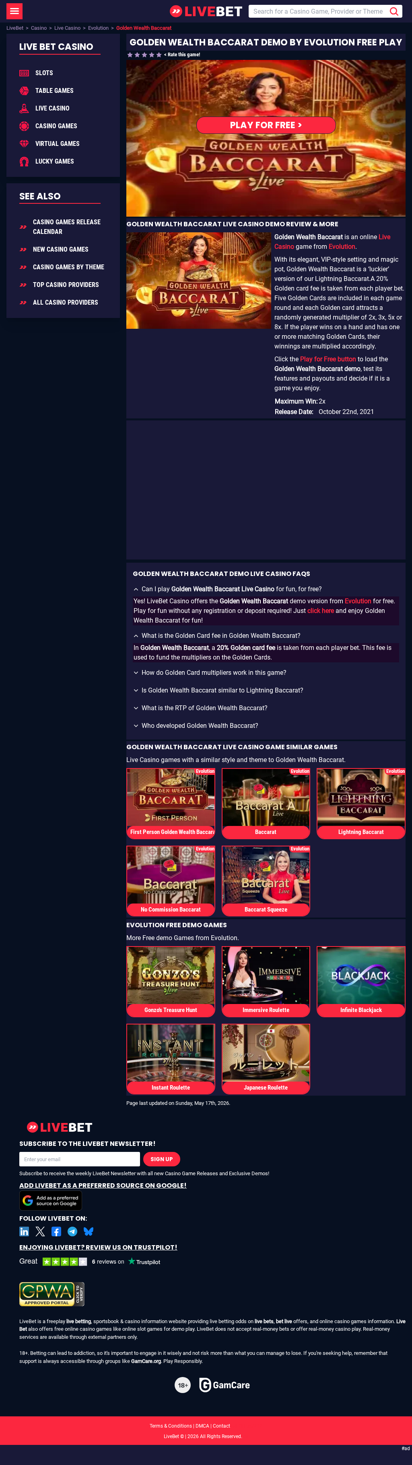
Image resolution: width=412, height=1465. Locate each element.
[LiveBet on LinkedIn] (24, 1231)
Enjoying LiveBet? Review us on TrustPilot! (98, 1247)
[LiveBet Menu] (14, 11)
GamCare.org (146, 1361)
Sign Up (161, 1159)
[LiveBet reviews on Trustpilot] (95, 1262)
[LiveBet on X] (40, 1231)
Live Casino (67, 28)
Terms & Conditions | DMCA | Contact (206, 1426)
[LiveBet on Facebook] (56, 1231)
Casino (39, 28)
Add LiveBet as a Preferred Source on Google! (103, 1185)
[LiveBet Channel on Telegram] (72, 1231)
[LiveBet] (206, 11)
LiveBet (14, 28)
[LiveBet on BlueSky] (88, 1231)
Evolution (98, 28)
